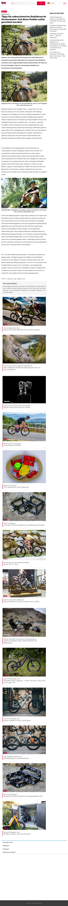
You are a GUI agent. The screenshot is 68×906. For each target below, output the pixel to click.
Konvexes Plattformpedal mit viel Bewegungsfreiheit (24, 524)
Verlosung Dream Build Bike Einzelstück (58, 28)
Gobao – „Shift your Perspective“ (57, 35)
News (15, 278)
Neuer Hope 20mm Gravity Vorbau (17, 406)
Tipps (23, 278)
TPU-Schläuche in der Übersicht (16, 486)
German (52, 3)
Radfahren (19, 278)
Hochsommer (10, 278)
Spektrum (4, 11)
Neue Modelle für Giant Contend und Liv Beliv (22, 601)
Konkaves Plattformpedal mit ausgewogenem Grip (23, 795)
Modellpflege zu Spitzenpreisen (16, 757)
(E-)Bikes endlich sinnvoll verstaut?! (17, 833)
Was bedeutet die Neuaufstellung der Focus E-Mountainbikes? (22, 368)
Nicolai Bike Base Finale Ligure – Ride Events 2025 (57, 55)
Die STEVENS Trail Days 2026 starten (58, 20)
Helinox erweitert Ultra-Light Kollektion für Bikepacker (20, 641)
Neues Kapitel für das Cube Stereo (17, 719)
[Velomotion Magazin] (4, 3)
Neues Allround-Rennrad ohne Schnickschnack (22, 329)
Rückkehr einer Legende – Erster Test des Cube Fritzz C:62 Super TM (24, 681)
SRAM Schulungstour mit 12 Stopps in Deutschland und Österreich (58, 45)
